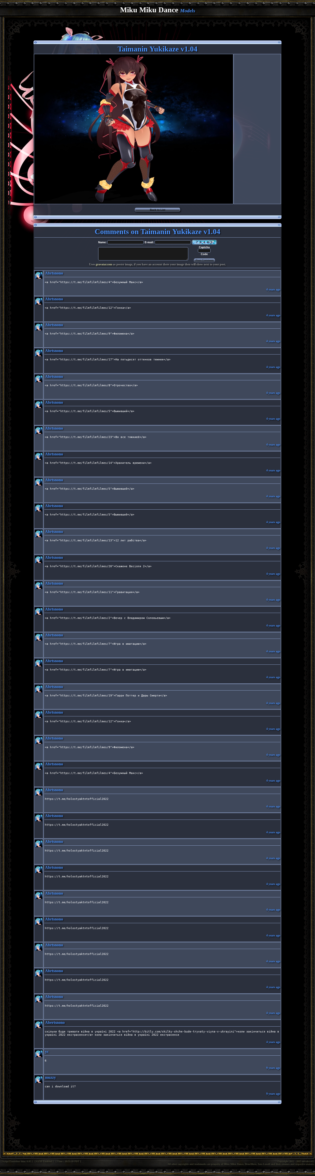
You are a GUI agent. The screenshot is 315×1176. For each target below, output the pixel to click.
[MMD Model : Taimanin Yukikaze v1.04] (134, 202)
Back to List (157, 209)
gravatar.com (104, 264)
